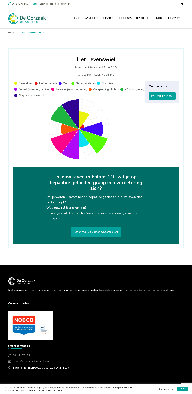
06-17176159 (21, 355)
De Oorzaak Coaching (133, 18)
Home (75, 18)
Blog (158, 18)
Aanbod (90, 18)
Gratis (107, 18)
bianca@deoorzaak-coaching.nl (31, 361)
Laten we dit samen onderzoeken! (96, 232)
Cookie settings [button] (167, 389)
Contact (174, 18)
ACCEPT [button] (182, 388)
